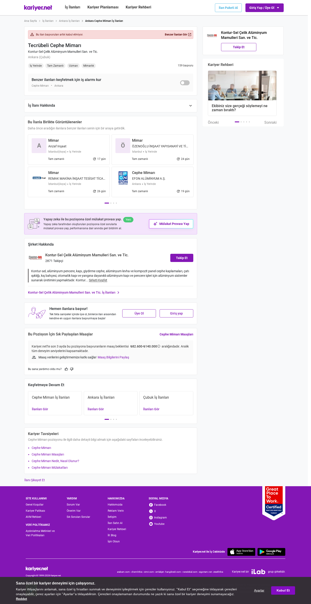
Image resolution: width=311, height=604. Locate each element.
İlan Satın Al (115, 523)
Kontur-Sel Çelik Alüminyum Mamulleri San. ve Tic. (63, 51)
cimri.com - (150, 571)
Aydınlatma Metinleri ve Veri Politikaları (40, 533)
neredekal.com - (191, 571)
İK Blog (112, 535)
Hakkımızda (115, 504)
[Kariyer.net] (43, 568)
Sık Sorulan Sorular (78, 516)
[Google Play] (271, 552)
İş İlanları (72, 7)
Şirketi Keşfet (98, 280)
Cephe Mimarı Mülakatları (50, 467)
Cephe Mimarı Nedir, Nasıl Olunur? (55, 461)
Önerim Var (74, 510)
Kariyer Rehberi (117, 529)
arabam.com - (124, 571)
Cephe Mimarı (41, 448)
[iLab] (258, 571)
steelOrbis (218, 571)
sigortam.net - (206, 571)
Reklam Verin (116, 510)
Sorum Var (73, 504)
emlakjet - (160, 571)
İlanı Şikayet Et (34, 480)
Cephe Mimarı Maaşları (176, 334)
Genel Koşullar (34, 504)
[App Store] (241, 552)
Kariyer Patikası (35, 510)
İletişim (112, 516)
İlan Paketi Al (228, 8)
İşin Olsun (114, 541)
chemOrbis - (137, 571)
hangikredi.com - (174, 571)
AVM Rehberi (33, 516)
